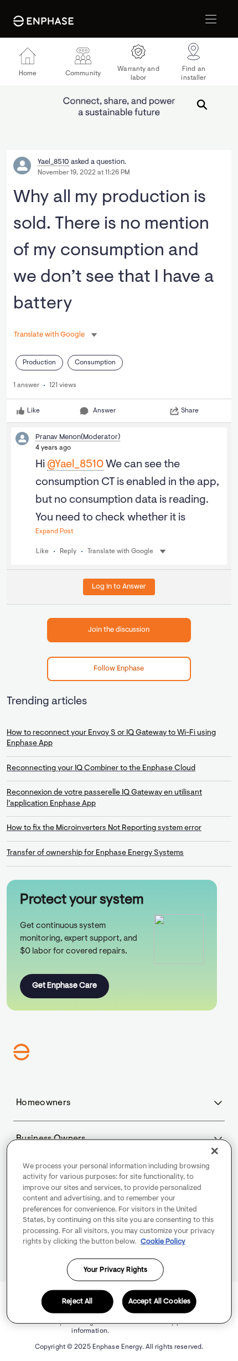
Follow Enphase (119, 668)
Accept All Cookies (159, 1301)
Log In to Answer (119, 586)
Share (190, 411)
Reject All (77, 1301)
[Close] (214, 1150)
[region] (119, 1231)
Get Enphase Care (64, 986)
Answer (104, 411)
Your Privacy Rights (115, 1269)
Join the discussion (118, 629)
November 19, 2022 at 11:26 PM (84, 172)
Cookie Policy (163, 1241)
